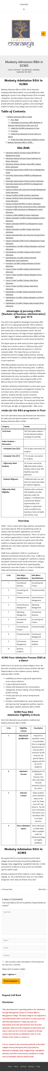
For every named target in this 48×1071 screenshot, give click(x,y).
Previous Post (6, 889)
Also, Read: (15, 120)
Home (10, 1066)
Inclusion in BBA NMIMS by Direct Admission (22, 215)
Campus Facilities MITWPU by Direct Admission (23, 204)
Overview (14, 131)
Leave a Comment (14, 70)
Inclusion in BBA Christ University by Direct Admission (25, 207)
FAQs (38, 1066)
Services (23, 1066)
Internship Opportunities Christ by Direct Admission (25, 181)
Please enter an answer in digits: (14, 969)
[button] (24, 9)
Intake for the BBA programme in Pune (25, 128)
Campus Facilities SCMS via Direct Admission (22, 195)
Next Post (43, 889)
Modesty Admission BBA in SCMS (19, 117)
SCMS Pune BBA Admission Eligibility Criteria (28, 140)
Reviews (31, 1066)
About (16, 1066)
